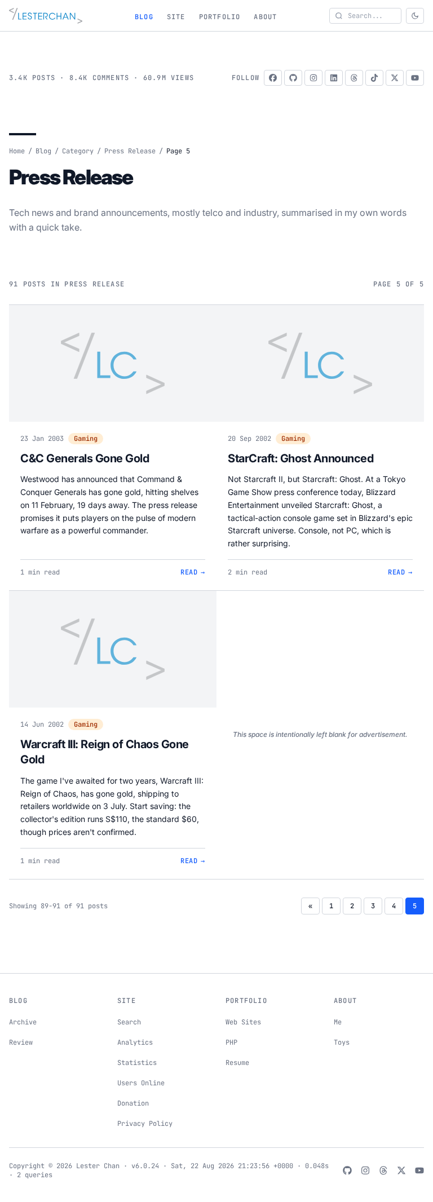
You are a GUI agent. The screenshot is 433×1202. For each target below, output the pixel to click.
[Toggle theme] (415, 16)
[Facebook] (273, 78)
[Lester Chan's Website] (45, 16)
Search (129, 1022)
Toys (342, 1042)
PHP (231, 1042)
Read (192, 572)
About (265, 16)
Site (176, 16)
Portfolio (220, 16)
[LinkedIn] (334, 78)
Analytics (135, 1042)
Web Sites (243, 1022)
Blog (144, 16)
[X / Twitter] (395, 78)
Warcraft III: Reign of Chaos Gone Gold (104, 752)
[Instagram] (313, 78)
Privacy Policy (145, 1123)
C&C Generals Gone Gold (84, 458)
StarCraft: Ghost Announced (300, 458)
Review (21, 1042)
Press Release (130, 151)
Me (338, 1022)
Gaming (86, 438)
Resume (237, 1062)
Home (17, 151)
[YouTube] (415, 78)
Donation (133, 1103)
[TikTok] (374, 78)
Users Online (141, 1083)
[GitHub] (293, 78)
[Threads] (354, 78)
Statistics (137, 1062)
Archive (23, 1022)
